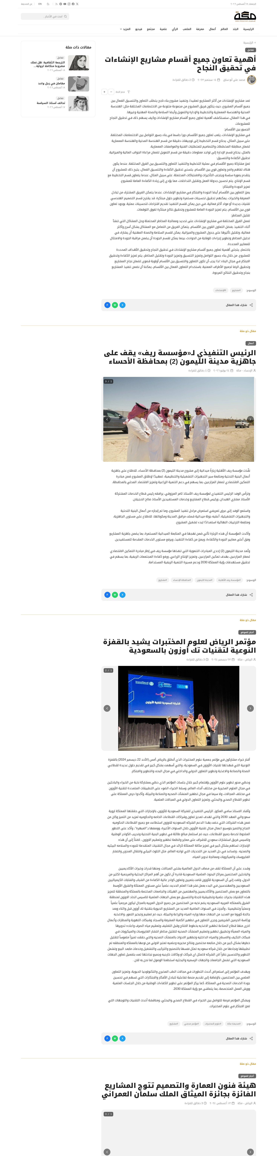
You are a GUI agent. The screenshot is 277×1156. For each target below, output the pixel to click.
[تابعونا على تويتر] (77, 4)
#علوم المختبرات (213, 1023)
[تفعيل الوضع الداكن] (48, 4)
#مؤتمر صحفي (191, 1023)
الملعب (187, 29)
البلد (235, 29)
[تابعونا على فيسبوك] (73, 4)
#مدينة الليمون (204, 580)
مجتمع (151, 29)
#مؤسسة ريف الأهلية (229, 580)
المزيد (126, 29)
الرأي (175, 29)
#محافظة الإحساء (182, 580)
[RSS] (56, 4)
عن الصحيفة (26, 4)
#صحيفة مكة (234, 1023)
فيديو (138, 29)
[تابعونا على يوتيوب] (65, 4)
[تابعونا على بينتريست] (60, 4)
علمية (163, 29)
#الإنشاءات (220, 290)
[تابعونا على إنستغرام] (69, 4)
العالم (224, 29)
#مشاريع (236, 290)
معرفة (200, 29)
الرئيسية (248, 29)
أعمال (212, 29)
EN (40, 4)
